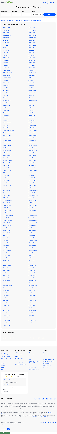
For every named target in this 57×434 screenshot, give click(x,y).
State (33, 11)
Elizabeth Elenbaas (33, 153)
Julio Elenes (6, 298)
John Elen (31, 80)
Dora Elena (5, 98)
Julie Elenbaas (32, 180)
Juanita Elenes (32, 295)
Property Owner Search (48, 361)
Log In (44, 2)
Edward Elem (6, 50)
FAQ (30, 359)
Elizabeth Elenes (33, 268)
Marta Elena (6, 113)
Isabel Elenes (6, 290)
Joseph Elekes (6, 27)
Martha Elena (32, 113)
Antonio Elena (32, 90)
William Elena (32, 128)
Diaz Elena (31, 95)
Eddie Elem (31, 47)
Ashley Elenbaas (7, 138)
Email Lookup (46, 357)
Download (17, 356)
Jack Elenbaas (6, 165)
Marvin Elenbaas (33, 193)
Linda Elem (31, 52)
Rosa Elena (31, 123)
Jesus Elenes (6, 293)
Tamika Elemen (32, 75)
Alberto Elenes (6, 243)
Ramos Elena (32, 118)
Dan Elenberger (32, 228)
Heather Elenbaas (7, 163)
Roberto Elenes (7, 320)
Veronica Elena (6, 128)
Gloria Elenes (32, 283)
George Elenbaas (7, 158)
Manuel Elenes (32, 300)
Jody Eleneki (6, 240)
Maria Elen (31, 82)
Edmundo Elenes (7, 265)
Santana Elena (32, 125)
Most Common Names (34, 369)
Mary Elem (5, 55)
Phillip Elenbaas (7, 205)
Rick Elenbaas (6, 208)
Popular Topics (32, 367)
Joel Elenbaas (32, 175)
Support (31, 352)
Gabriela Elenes (32, 278)
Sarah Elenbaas (32, 213)
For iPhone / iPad (19, 355)
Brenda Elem (6, 42)
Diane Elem (6, 47)
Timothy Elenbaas (7, 220)
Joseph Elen (6, 82)
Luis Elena (31, 105)
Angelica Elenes (7, 250)
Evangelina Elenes (33, 273)
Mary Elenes (6, 308)
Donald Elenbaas (7, 150)
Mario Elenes (6, 305)
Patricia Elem (32, 60)
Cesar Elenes (32, 255)
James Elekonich (7, 35)
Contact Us (31, 355)
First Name (4, 11)
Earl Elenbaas (6, 153)
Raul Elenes (31, 315)
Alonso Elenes (32, 245)
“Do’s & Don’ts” (36, 416)
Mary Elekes (6, 30)
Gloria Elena (32, 98)
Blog (2, 369)
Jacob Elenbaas (32, 165)
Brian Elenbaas (32, 140)
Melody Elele (6, 37)
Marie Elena (31, 110)
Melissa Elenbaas (7, 198)
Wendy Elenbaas (33, 220)
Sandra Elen (31, 85)
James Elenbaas (7, 168)
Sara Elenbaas (6, 213)
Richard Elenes (32, 318)
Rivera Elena (32, 120)
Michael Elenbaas (33, 198)
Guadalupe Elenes (7, 285)
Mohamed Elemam (7, 72)
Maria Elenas (32, 133)
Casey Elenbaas (7, 145)
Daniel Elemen (32, 72)
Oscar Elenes (6, 310)
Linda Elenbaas (32, 188)
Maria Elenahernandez (8, 130)
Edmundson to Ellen (27, 20)
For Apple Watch (19, 358)
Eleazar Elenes (6, 268)
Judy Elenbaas (6, 180)
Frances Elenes (32, 275)
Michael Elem (32, 57)
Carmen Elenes (6, 255)
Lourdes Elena (6, 105)
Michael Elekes (32, 30)
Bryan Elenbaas (6, 143)
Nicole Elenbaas (32, 200)
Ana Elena (31, 87)
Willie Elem (31, 70)
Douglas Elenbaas (33, 150)
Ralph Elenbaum (7, 228)
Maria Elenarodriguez (8, 133)
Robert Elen (6, 85)
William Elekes (32, 32)
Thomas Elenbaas (33, 218)
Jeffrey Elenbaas (33, 168)
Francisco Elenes (7, 278)
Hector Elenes (6, 288)
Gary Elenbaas (32, 155)
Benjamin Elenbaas (7, 140)
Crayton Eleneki (32, 238)
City (23, 11)
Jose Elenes (31, 293)
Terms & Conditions (45, 416)
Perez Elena (6, 118)
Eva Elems (5, 80)
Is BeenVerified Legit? (6, 358)
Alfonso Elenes (32, 243)
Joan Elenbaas (32, 173)
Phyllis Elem (32, 62)
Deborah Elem (32, 45)
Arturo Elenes (6, 253)
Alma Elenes (6, 245)
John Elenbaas (6, 178)
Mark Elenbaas (6, 193)
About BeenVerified (5, 356)
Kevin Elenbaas (32, 185)
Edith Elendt (6, 235)
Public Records (46, 363)
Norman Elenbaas (7, 203)
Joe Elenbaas (6, 175)
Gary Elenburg (32, 230)
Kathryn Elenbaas (7, 185)
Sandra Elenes (6, 325)
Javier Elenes (32, 290)
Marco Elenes (6, 303)
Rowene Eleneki (33, 240)
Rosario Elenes (32, 320)
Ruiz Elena (5, 125)
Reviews (3, 363)
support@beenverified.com (11, 380)
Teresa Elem (6, 67)
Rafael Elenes (32, 313)
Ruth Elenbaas (32, 210)
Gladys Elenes (6, 283)
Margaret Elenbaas (33, 190)
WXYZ (43, 338)
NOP (30, 338)
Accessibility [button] (4, 429)
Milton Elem (6, 60)
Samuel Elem (6, 65)
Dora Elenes (6, 263)
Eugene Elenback (33, 223)
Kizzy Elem (5, 52)
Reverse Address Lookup (48, 359)
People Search (11, 20)
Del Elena (5, 95)
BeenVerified (4, 20)
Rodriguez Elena (7, 123)
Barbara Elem (32, 40)
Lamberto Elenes (33, 298)
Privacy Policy (53, 422)
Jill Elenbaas (6, 173)
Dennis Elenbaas (33, 148)
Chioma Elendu (6, 238)
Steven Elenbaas (33, 215)
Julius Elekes (32, 27)
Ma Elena (31, 108)
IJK (21, 338)
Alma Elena (6, 87)
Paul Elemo (31, 77)
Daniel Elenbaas (33, 145)
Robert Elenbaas (33, 208)
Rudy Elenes (32, 323)
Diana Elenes (32, 260)
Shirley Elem (32, 65)
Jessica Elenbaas (33, 170)
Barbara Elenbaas (33, 138)
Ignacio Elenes (32, 288)
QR (33, 338)
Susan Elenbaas (7, 218)
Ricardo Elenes (6, 318)
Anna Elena (5, 90)
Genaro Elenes (6, 280)
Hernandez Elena (33, 100)
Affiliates (31, 365)
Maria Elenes (32, 303)
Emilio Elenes (6, 270)
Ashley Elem (6, 40)
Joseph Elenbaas (33, 178)
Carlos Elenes (32, 253)
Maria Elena (6, 110)
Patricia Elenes (32, 310)
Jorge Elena (5, 103)
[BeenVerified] (7, 2)
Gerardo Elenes (32, 280)
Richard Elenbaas (33, 205)
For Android (18, 362)
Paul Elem (5, 62)
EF (13, 338)
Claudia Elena (32, 93)
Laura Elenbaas (6, 188)
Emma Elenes (32, 270)
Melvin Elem (6, 57)
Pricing (2, 361)
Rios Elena (5, 120)
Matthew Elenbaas (33, 195)
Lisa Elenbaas (6, 190)
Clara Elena (5, 93)
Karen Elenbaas (6, 183)
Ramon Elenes (6, 315)
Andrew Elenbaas (33, 135)
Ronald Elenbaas (7, 210)
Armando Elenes (33, 250)
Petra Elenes (6, 313)
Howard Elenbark (7, 225)
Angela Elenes (32, 248)
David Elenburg (6, 230)
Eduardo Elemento (7, 77)
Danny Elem (6, 45)
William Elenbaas (7, 223)
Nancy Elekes (6, 32)
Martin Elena (6, 115)
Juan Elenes (6, 295)
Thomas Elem (32, 67)
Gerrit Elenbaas (32, 158)
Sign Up (52, 2)
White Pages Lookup (47, 365)
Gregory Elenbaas (7, 160)
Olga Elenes (32, 308)
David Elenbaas (6, 148)
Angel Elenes (6, 248)
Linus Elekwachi (32, 35)
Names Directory (18, 20)
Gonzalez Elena (6, 100)
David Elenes (6, 260)
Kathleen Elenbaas (33, 183)
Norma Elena (32, 115)
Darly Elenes (32, 258)
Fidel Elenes (6, 275)
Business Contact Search (20, 364)
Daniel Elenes (6, 258)
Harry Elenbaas (32, 160)
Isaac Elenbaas (32, 163)
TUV (39, 338)
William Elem (6, 70)
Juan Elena (31, 103)
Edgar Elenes (32, 263)
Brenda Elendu (32, 235)
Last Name (14, 11)
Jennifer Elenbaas (7, 170)
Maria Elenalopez (33, 130)
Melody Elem (32, 55)
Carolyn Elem (32, 42)
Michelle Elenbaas (7, 200)
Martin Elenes (32, 305)
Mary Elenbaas (6, 195)
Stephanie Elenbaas (8, 215)
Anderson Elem (32, 37)
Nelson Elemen (6, 75)
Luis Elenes (6, 300)
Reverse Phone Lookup (48, 355)
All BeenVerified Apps (20, 352)
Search (49, 14)
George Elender (7, 233)
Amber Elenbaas (7, 135)
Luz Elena (5, 108)
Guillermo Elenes (33, 285)
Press (2, 367)
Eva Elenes (5, 273)
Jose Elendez (32, 233)
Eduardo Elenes (32, 265)
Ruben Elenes (6, 323)
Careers (3, 365)
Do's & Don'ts (32, 357)
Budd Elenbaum (32, 225)
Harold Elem (32, 50)
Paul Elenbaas (32, 203)
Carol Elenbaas (32, 143)
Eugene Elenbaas (7, 155)
